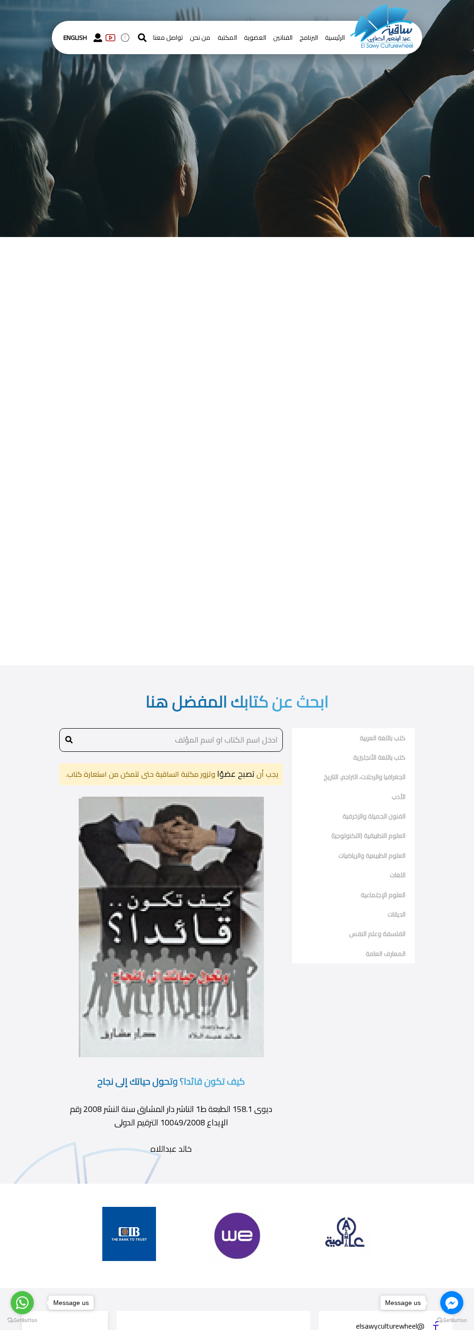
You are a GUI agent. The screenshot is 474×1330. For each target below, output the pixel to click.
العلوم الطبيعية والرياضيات (371, 855)
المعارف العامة (385, 954)
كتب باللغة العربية (382, 738)
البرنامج (308, 37)
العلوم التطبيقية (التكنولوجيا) (368, 836)
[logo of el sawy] (381, 10)
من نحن (200, 37)
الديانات (396, 914)
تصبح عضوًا (235, 773)
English (75, 37)
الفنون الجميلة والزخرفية (374, 816)
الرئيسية (335, 37)
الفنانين (283, 37)
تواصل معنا (168, 37)
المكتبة (227, 37)
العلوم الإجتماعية (383, 895)
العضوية (255, 37)
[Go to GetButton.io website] (22, 1321)
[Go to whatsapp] (22, 1302)
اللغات (397, 875)
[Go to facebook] (451, 1302)
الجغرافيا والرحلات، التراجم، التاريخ (364, 777)
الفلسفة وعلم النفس (377, 934)
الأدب (398, 797)
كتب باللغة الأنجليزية (379, 757)
